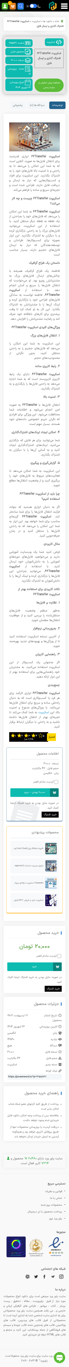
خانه (57, 21)
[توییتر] (36, 1276)
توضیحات (57, 105)
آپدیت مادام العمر (43, 782)
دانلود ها (47, 21)
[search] (21, 6)
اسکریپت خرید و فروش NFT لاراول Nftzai (26, 900)
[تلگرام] (53, 1276)
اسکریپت (36, 21)
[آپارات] (27, 1276)
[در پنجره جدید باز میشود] (56, 1257)
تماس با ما (56, 1198)
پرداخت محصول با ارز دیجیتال (45, 1212)
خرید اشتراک (50, 815)
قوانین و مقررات (53, 1191)
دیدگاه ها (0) (37, 105)
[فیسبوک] (44, 1276)
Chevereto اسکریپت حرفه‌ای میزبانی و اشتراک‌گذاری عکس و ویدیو (26, 883)
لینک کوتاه (51, 1071)
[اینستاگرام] (61, 1276)
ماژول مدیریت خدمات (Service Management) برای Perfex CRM (26, 865)
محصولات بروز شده (51, 1205)
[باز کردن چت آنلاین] (59, 1357)
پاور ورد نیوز (55, 1219)
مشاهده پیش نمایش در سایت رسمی (49, 85)
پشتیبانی (18, 105)
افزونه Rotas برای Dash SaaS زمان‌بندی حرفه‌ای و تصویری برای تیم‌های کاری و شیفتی (26, 848)
